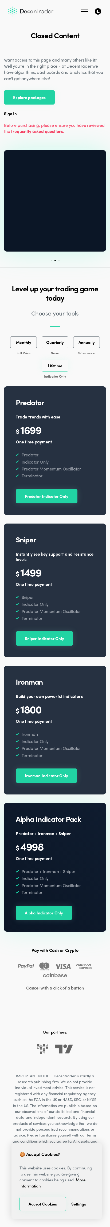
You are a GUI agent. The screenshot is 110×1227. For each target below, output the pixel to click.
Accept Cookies (43, 1204)
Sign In (10, 113)
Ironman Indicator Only (46, 776)
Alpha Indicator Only (44, 913)
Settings (78, 1204)
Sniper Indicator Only (44, 638)
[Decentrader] (30, 11)
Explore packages (29, 97)
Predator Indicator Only (46, 496)
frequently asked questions (37, 131)
